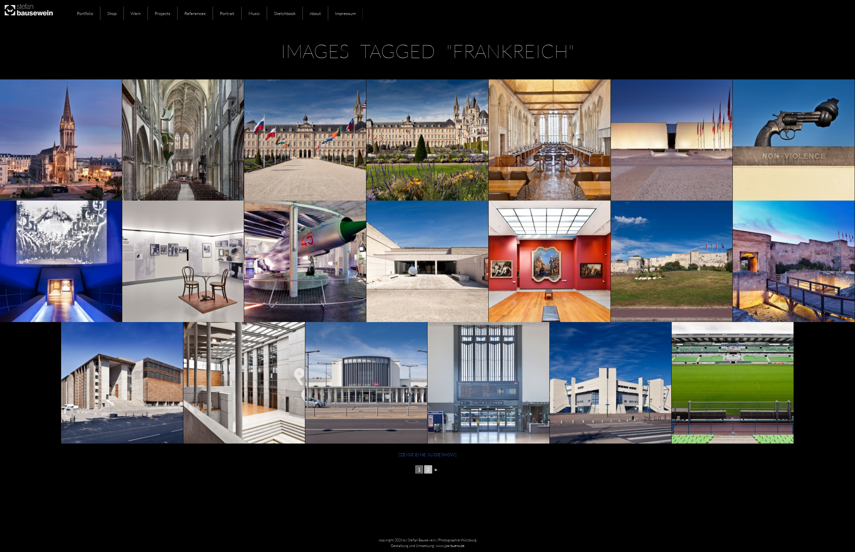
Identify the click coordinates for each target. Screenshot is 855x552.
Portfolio (85, 13)
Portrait (227, 13)
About (315, 13)
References (195, 13)
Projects (162, 13)
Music (254, 13)
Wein (136, 13)
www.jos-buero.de (450, 545)
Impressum (345, 13)
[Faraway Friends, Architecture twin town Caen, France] (183, 140)
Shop (112, 13)
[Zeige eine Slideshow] (427, 454)
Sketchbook (285, 13)
